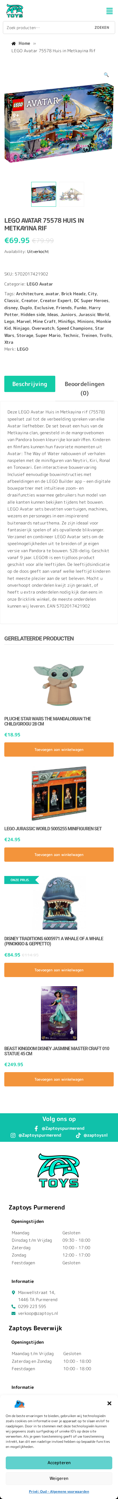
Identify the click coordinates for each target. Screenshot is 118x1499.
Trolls (105, 335)
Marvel (24, 321)
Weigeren (59, 1478)
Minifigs (66, 321)
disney (11, 308)
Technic (71, 335)
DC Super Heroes (91, 301)
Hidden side (33, 315)
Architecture (29, 294)
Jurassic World (93, 315)
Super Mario (48, 335)
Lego (9, 321)
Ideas (52, 315)
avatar (52, 294)
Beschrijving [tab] (29, 384)
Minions (85, 321)
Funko (80, 308)
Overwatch (43, 328)
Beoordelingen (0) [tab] (85, 388)
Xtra (8, 342)
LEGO (22, 349)
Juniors (68, 315)
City (92, 294)
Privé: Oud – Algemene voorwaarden (59, 1491)
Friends (64, 308)
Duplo (26, 308)
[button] (109, 1403)
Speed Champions (75, 328)
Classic (11, 301)
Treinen (89, 335)
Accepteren (59, 1463)
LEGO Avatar (40, 284)
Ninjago (21, 328)
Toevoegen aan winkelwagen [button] (59, 749)
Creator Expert (56, 301)
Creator (29, 301)
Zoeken (102, 27)
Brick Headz (73, 294)
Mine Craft (44, 321)
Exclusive (44, 308)
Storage (25, 335)
